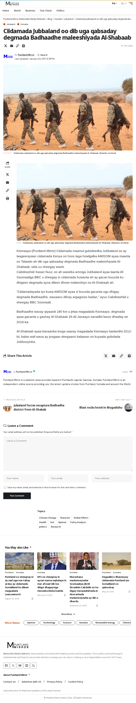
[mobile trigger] (130, 3)
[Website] (131, 371)
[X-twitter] (13, 665)
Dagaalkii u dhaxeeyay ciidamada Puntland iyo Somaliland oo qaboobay (115, 582)
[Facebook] (6, 665)
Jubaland (10, 24)
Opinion (62, 522)
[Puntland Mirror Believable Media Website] (12, 3)
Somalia (24, 24)
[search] (107, 3)
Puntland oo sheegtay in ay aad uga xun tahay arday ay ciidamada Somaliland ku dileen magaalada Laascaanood (19, 585)
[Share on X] (5, 45)
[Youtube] (20, 665)
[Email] (11, 45)
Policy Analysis (78, 522)
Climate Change (47, 517)
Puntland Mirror (26, 54)
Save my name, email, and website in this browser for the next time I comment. (46, 487)
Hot (52, 522)
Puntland (9, 572)
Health (42, 522)
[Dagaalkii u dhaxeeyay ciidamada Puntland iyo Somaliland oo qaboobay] (116, 561)
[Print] (23, 45)
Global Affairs (81, 517)
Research (56, 526)
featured (65, 517)
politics (43, 526)
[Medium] (27, 665)
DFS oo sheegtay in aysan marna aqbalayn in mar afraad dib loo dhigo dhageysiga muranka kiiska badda (51, 583)
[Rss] (33, 665)
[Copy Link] (17, 45)
